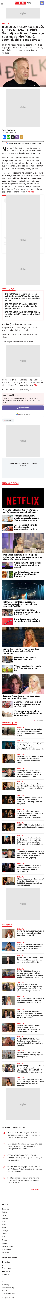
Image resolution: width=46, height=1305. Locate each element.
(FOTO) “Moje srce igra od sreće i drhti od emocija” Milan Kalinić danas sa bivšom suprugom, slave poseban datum (22, 297)
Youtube (7, 1271)
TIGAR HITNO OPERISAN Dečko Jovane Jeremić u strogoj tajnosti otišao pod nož (30, 1055)
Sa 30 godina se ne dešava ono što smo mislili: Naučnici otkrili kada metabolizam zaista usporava (23, 1180)
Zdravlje (5, 1231)
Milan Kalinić (9, 420)
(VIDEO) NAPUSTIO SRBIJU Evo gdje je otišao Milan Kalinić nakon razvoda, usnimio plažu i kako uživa (30, 759)
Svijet (4, 1215)
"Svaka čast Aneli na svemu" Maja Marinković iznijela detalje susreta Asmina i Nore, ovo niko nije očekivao (30, 1083)
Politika (4, 1212)
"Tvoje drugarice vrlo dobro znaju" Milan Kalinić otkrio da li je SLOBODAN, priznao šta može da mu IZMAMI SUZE (30, 882)
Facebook (7, 1262)
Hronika (4, 1224)
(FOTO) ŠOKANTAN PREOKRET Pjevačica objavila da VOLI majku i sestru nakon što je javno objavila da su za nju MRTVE (30, 1015)
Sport (4, 1228)
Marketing (5, 1285)
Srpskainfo (11, 130)
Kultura (4, 1243)
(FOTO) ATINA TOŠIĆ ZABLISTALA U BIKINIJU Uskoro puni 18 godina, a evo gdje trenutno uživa (30, 933)
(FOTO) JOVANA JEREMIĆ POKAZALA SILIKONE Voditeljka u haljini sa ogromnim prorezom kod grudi (30, 1000)
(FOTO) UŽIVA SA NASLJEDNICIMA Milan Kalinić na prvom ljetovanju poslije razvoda (21, 306)
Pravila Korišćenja (8, 1288)
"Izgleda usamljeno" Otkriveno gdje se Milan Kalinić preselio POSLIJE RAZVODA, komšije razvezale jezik (29, 868)
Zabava (5, 23)
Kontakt (5, 1290)
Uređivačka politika (8, 1293)
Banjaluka (5, 1252)
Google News (24, 414)
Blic (35, 385)
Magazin (5, 1240)
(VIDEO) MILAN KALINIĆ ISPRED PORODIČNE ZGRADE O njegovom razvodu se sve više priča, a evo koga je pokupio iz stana (29, 773)
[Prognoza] (42, 3)
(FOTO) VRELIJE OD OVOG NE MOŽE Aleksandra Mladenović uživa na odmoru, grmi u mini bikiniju (30, 960)
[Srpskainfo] (23, 3)
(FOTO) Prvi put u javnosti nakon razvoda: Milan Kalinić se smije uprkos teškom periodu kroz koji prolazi (29, 732)
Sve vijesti (5, 1209)
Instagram (7, 1268)
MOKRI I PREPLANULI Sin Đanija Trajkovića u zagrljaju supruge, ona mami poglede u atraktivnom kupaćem (30, 1042)
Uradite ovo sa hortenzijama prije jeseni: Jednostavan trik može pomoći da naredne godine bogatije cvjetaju (24, 1134)
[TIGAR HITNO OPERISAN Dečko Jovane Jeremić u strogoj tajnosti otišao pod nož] (8, 1054)
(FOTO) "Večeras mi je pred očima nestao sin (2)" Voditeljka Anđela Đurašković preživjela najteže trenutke (30, 947)
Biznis (4, 1221)
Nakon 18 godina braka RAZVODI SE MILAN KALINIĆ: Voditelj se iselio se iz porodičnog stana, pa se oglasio (29, 801)
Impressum (6, 1282)
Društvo (5, 1218)
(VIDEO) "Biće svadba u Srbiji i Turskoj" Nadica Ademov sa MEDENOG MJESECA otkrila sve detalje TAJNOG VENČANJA (28, 1028)
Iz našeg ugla (6, 1249)
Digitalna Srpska (7, 1246)
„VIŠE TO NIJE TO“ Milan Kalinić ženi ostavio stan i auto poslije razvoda (30, 826)
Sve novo (35, 1189)
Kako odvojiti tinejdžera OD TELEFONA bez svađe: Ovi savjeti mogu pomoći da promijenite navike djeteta (24, 1146)
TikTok (6, 1274)
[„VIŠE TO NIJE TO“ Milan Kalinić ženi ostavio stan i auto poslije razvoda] (8, 827)
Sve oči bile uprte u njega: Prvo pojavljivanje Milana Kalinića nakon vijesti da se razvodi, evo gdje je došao (30, 787)
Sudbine (5, 1237)
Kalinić (31, 191)
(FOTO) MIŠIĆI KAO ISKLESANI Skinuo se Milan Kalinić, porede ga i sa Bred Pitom (22, 314)
